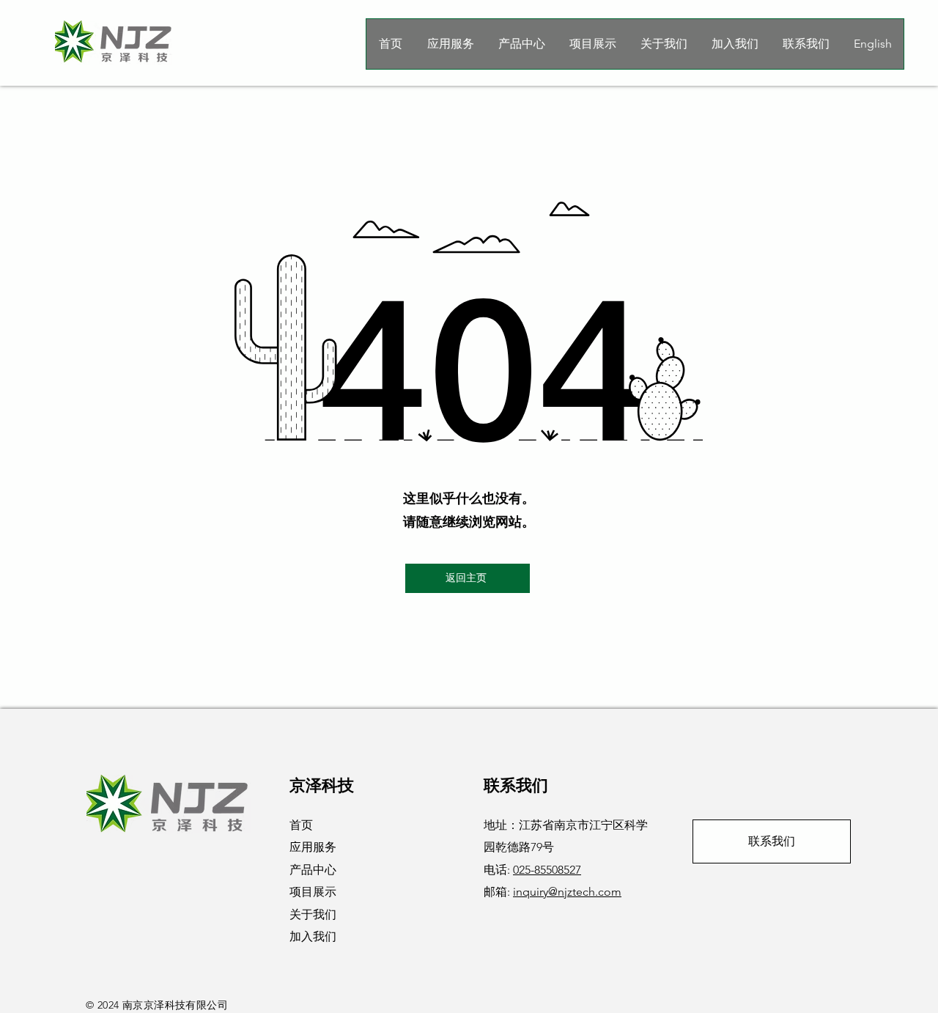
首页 (301, 825)
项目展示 (312, 892)
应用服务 (312, 847)
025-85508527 (547, 870)
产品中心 (312, 870)
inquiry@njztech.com (567, 892)
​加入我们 (312, 936)
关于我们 (312, 914)
